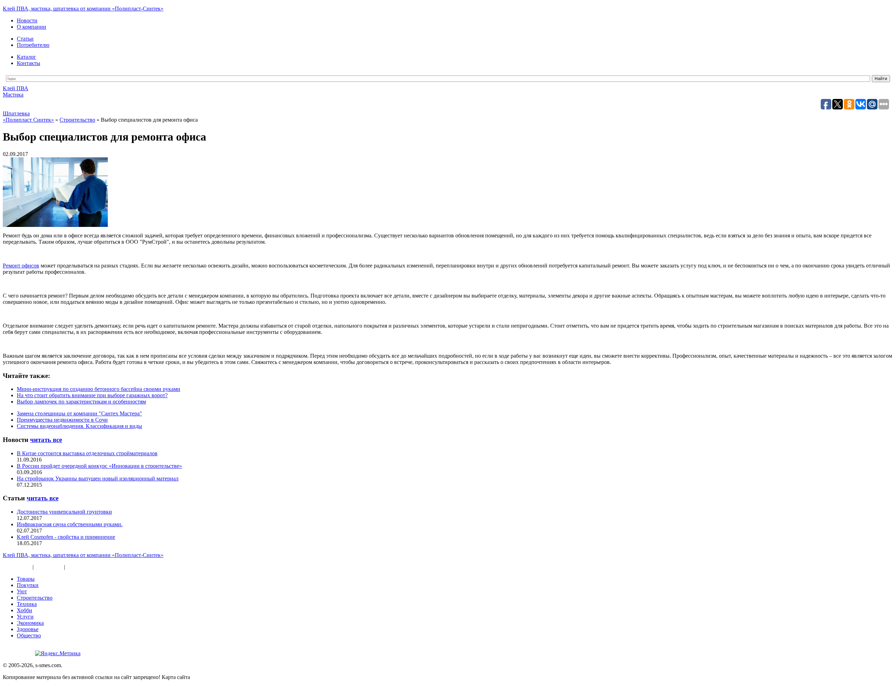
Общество (29, 635)
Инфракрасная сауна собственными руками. (69, 524)
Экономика (30, 623)
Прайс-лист (49, 567)
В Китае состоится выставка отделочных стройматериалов (87, 453)
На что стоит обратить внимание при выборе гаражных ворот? (92, 395)
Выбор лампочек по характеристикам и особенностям (81, 402)
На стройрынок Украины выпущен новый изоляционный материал (97, 478)
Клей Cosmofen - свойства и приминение (66, 537)
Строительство (34, 598)
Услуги (25, 617)
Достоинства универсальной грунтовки (64, 512)
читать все (46, 439)
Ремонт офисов (21, 266)
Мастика (13, 95)
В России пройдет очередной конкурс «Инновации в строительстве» (99, 466)
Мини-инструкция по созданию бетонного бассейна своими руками (98, 389)
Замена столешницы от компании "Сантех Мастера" (79, 413)
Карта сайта (17, 567)
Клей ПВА (15, 88)
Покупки (27, 585)
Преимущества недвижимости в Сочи (62, 420)
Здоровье (27, 629)
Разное (74, 567)
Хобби (24, 610)
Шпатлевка (16, 113)
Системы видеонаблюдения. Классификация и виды (79, 426)
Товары (26, 579)
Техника (27, 604)
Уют (22, 591)
